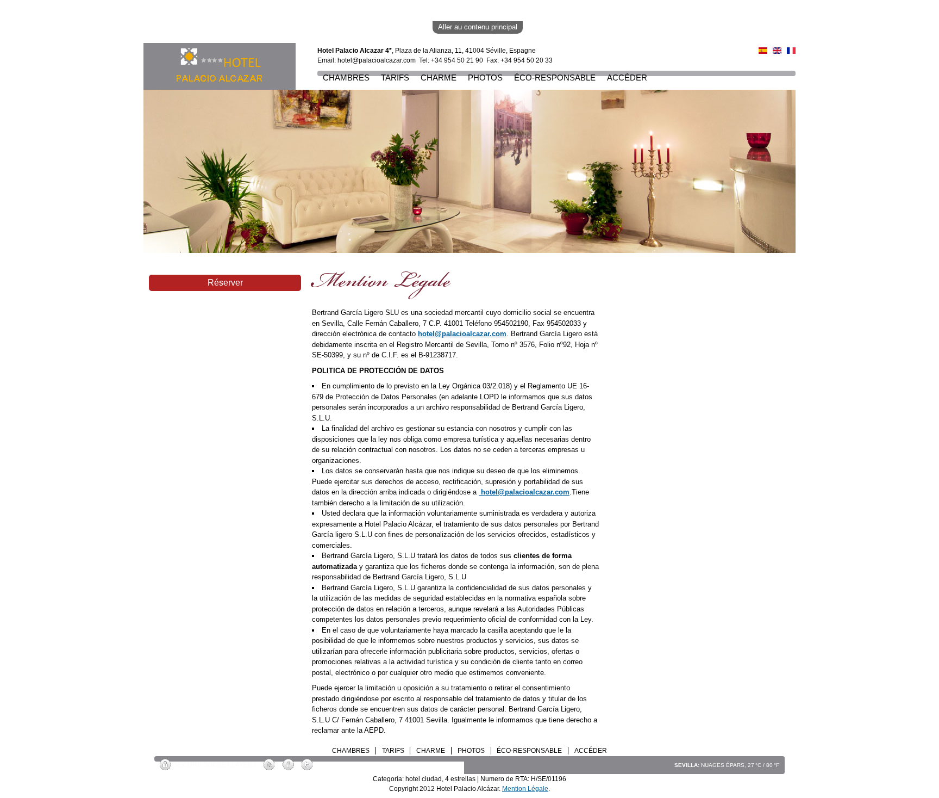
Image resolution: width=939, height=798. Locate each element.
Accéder (627, 77)
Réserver (225, 282)
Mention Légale (525, 789)
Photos (485, 77)
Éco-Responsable (555, 77)
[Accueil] (219, 66)
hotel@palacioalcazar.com (376, 60)
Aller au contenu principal (477, 27)
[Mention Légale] (791, 48)
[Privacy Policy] (777, 48)
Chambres (346, 77)
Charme (438, 77)
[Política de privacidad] (763, 48)
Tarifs (395, 77)
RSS (270, 765)
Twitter (308, 765)
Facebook (289, 765)
